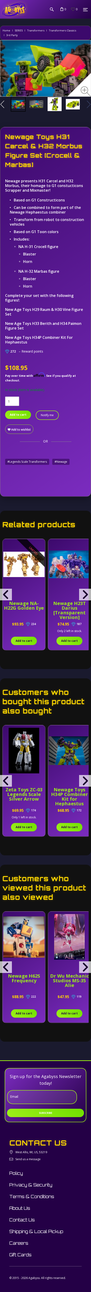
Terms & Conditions (31, 1196)
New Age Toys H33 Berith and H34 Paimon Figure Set (43, 326)
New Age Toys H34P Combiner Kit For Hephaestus (39, 340)
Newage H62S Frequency (24, 978)
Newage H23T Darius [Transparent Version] (69, 610)
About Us (19, 1208)
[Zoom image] (86, 91)
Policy (16, 1173)
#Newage (61, 462)
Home (6, 30)
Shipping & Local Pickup (36, 1231)
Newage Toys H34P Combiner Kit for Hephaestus (69, 796)
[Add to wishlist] (6, 544)
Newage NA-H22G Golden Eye (24, 605)
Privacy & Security (30, 1185)
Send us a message (28, 1159)
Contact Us (22, 1219)
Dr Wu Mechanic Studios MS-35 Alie (69, 980)
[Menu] (85, 9)
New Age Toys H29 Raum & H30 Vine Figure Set (44, 312)
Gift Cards (20, 1254)
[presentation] (6, 594)
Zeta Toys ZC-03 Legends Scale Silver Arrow (24, 794)
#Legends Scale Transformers (27, 462)
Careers (18, 1243)
